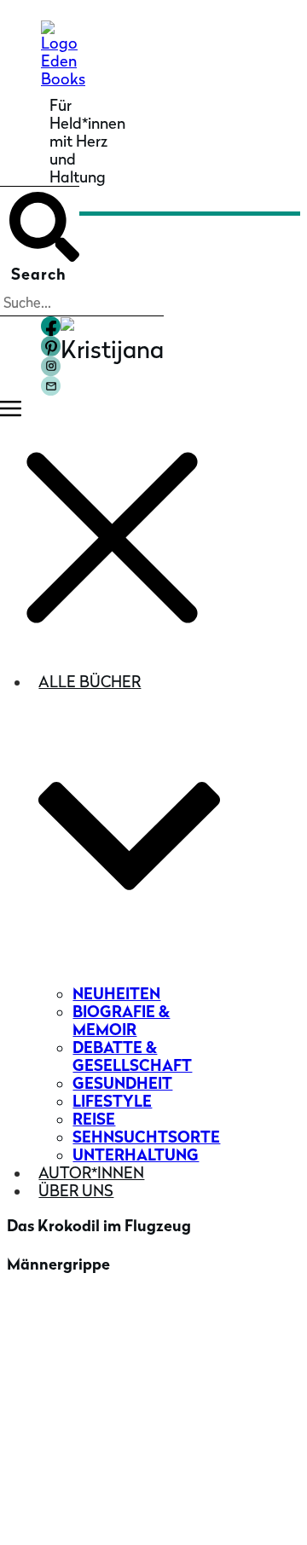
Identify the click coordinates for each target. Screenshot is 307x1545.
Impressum (125, 1513)
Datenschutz (179, 1513)
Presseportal (70, 1361)
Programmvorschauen (104, 1431)
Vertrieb (53, 1388)
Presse (47, 1335)
